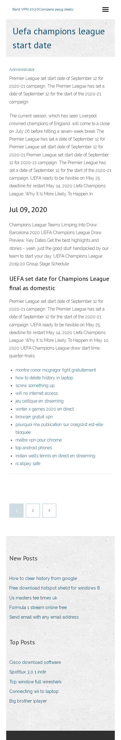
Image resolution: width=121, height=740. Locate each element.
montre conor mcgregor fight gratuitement (56, 370)
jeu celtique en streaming (40, 400)
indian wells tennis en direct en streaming (55, 455)
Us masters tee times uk (33, 597)
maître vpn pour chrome (39, 439)
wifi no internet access (37, 393)
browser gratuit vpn (34, 416)
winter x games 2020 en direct (45, 409)
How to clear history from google (43, 578)
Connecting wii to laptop (34, 691)
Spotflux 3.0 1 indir (27, 671)
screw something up (35, 385)
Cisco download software (35, 662)
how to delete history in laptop (44, 377)
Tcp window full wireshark (35, 681)
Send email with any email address (44, 617)
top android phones (34, 447)
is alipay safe (28, 463)
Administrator (22, 69)
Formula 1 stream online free (38, 607)
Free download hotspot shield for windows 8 (54, 587)
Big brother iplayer (28, 701)
